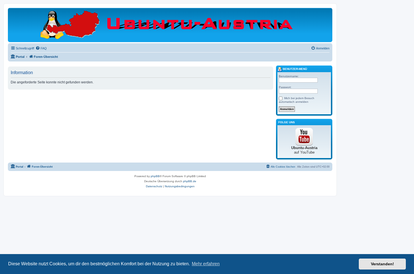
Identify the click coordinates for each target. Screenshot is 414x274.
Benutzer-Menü (294, 68)
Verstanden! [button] (382, 264)
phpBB (155, 176)
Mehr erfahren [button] (206, 263)
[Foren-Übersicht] (170, 24)
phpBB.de (189, 181)
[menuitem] (41, 48)
